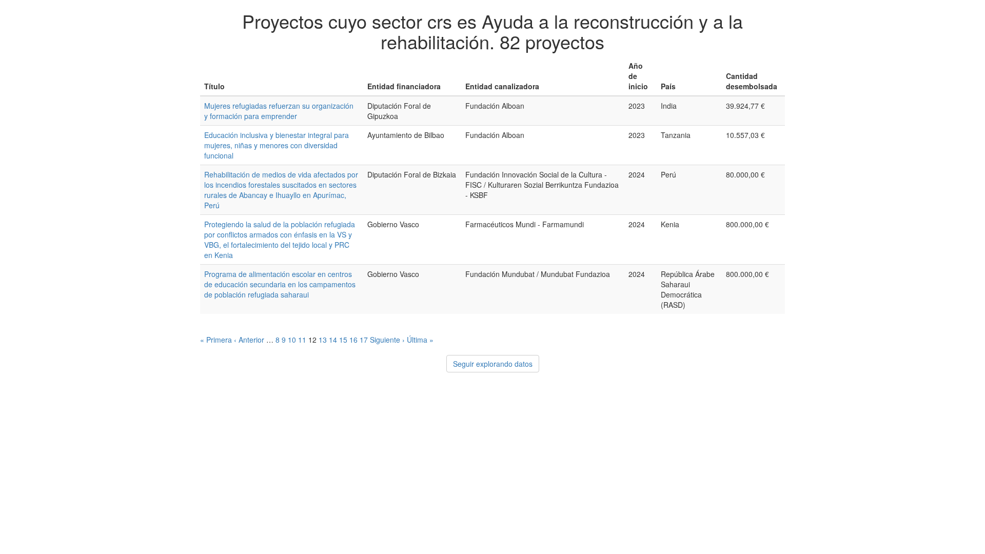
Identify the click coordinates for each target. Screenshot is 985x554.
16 (353, 339)
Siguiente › (387, 339)
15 (343, 339)
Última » (420, 339)
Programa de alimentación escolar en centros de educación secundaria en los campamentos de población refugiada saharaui (280, 284)
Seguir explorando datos (493, 364)
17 (364, 339)
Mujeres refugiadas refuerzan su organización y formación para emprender (278, 111)
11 (302, 339)
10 (292, 339)
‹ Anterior (249, 339)
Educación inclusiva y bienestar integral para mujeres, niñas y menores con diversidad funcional (276, 145)
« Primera (216, 339)
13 (323, 339)
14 (333, 339)
